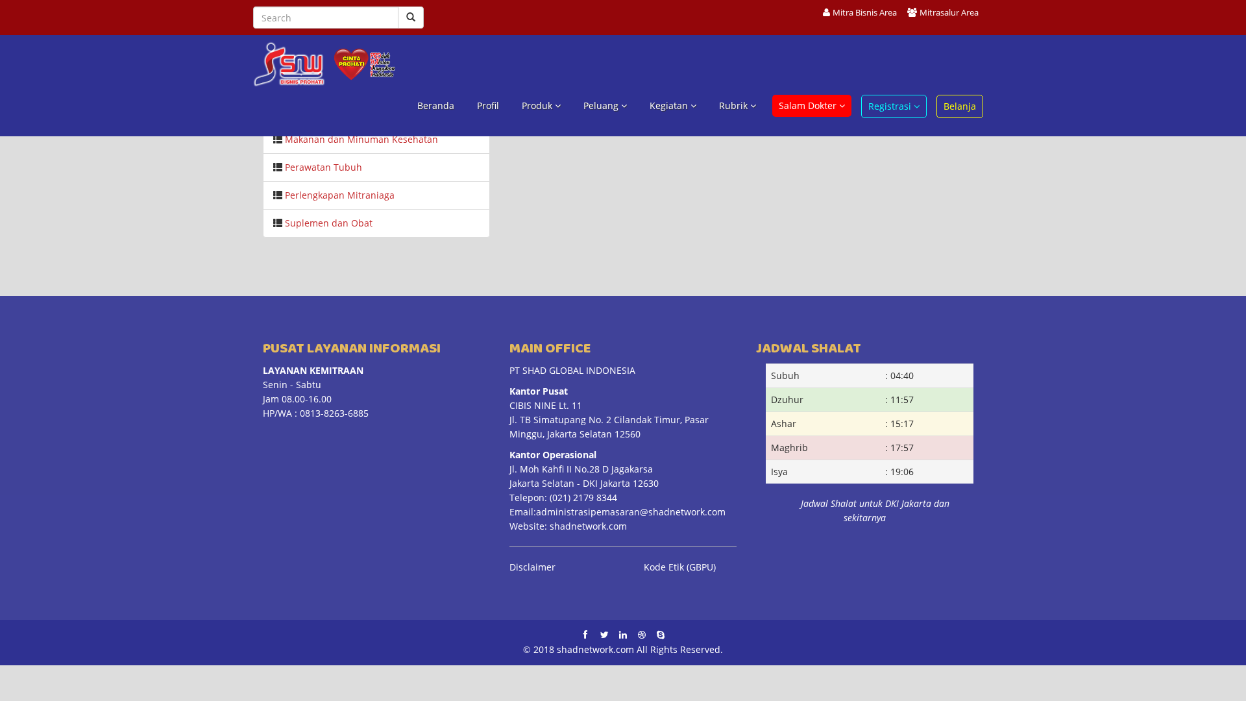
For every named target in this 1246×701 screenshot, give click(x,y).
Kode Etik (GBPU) (680, 567)
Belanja (960, 106)
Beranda (435, 105)
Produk (538, 105)
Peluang (602, 105)
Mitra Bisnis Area (865, 12)
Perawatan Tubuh (323, 167)
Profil (488, 105)
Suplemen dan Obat (329, 223)
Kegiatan (670, 105)
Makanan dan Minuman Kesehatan (361, 139)
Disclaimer (532, 567)
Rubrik (734, 105)
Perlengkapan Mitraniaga (340, 195)
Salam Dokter (809, 105)
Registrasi (891, 106)
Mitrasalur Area (949, 12)
